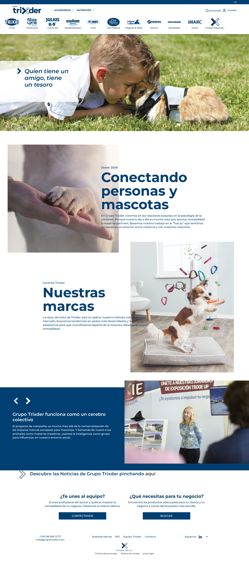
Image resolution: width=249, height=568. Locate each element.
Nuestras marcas (74, 299)
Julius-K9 (52, 27)
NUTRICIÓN (84, 10)
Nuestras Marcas (102, 536)
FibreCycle (32, 27)
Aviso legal (148, 553)
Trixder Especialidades (215, 27)
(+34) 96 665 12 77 (50, 536)
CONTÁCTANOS (82, 515)
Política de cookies (130, 553)
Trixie (12, 27)
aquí (150, 473)
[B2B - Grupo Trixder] (27, 10)
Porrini (154, 27)
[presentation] (16, 400)
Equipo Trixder (132, 536)
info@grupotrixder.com (50, 539)
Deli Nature (113, 27)
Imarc (195, 27)
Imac (93, 27)
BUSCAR (166, 515)
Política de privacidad (106, 553)
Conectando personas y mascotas (144, 191)
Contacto (150, 536)
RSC (117, 536)
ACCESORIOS (62, 10)
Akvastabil (174, 27)
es (235, 2)
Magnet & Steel (133, 27)
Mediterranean (73, 27)
